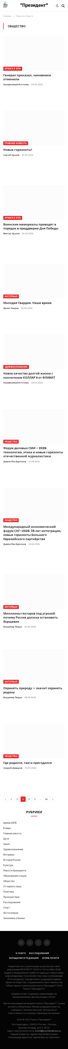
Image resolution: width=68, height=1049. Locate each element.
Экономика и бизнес (14, 918)
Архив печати (50, 958)
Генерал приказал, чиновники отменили (27, 77)
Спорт (6, 907)
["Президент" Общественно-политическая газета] (33, 6)
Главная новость (16, 143)
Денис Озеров (10, 308)
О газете (21, 953)
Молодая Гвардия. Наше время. (27, 303)
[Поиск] (63, 6)
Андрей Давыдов (12, 768)
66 (46, 799)
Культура (8, 865)
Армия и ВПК (13, 68)
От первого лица (12, 886)
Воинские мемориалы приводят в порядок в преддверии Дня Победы (30, 226)
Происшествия (11, 897)
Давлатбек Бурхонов (14, 461)
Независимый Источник (16, 84)
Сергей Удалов (11, 155)
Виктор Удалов (11, 233)
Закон (6, 844)
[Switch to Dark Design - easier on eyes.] (57, 5)
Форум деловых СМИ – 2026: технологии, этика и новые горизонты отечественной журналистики (33, 452)
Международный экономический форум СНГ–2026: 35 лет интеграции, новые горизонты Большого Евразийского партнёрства (32, 533)
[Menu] (5, 6)
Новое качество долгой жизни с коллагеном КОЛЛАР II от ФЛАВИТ (29, 375)
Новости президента (14, 870)
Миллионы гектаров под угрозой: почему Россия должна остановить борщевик (30, 618)
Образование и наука (15, 875)
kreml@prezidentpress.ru (48, 1030)
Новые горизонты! (17, 150)
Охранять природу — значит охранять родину (32, 690)
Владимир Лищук (12, 626)
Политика (8, 891)
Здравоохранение (16, 367)
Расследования (11, 902)
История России (11, 859)
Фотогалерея (10, 912)
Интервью (11, 296)
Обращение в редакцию (24, 958)
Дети (6, 838)
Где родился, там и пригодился (27, 763)
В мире (7, 828)
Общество (11, 441)
